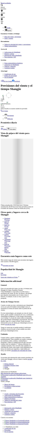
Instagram (26, 422)
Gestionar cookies (9, 68)
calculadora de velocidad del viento (21, 350)
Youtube (26, 424)
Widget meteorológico (10, 46)
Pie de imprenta (8, 77)
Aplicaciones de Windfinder (12, 52)
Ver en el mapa (8, 81)
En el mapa (4, 111)
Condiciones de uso (10, 74)
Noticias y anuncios (10, 66)
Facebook (17, 81)
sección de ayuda (10, 324)
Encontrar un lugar (8, 265)
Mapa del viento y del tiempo (12, 37)
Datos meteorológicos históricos (13, 63)
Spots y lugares (8, 38)
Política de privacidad (10, 75)
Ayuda (8, 27)
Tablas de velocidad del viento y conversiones (17, 44)
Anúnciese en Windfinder (11, 65)
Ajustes (9, 30)
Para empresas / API (10, 57)
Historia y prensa (9, 54)
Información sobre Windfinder (13, 55)
